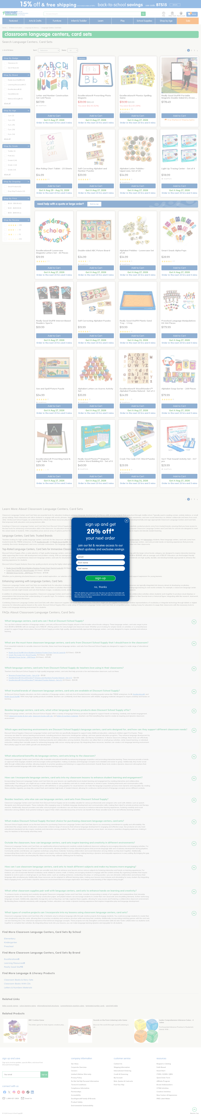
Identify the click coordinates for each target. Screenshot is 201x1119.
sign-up (100, 578)
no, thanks (100, 587)
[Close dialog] (126, 520)
